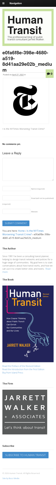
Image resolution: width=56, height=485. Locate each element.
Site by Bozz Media (10, 478)
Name (38, 189)
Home (21, 230)
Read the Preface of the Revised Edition (21, 366)
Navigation (16, 3)
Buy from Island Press (12, 372)
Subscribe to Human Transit (25, 455)
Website (34, 211)
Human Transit (25, 24)
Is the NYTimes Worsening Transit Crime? (24, 128)
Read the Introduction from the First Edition (23, 369)
